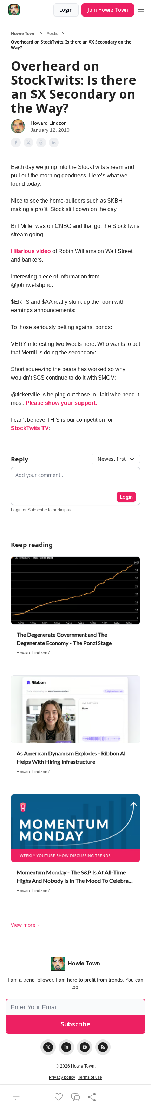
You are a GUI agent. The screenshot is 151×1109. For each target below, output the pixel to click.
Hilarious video (31, 251)
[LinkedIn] (66, 1047)
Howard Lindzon (49, 123)
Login (66, 9)
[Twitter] (48, 1047)
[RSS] (103, 1047)
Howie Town (23, 34)
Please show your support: (61, 403)
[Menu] (141, 9)
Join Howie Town (107, 9)
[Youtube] (84, 1047)
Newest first (112, 458)
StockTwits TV (30, 428)
